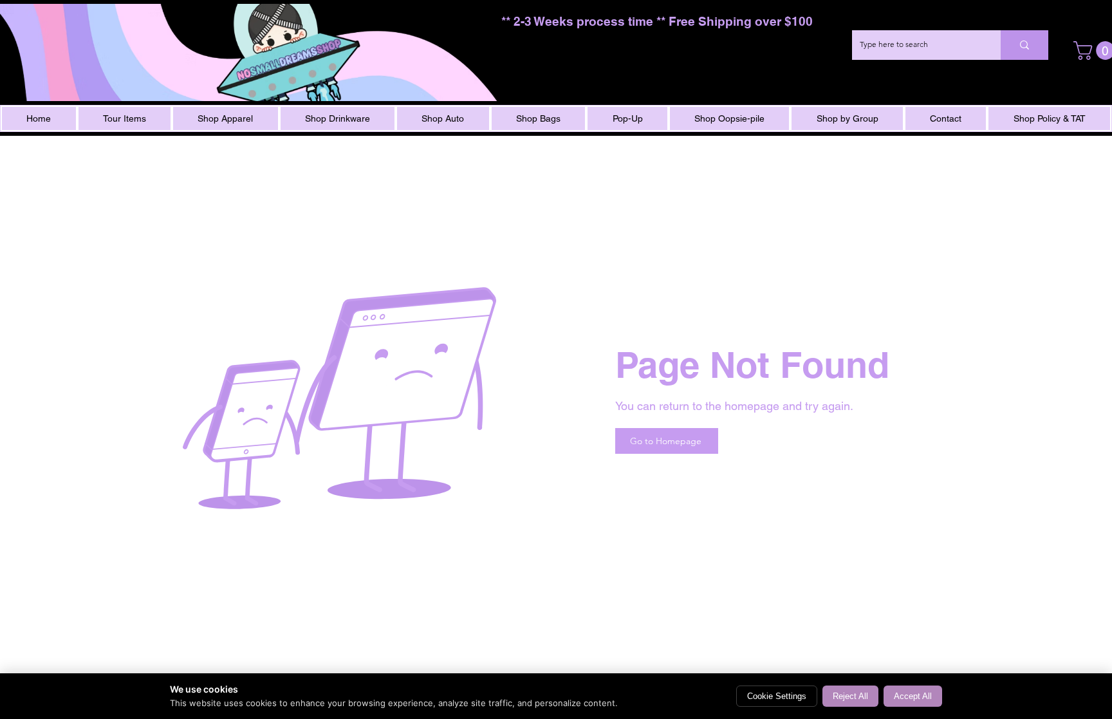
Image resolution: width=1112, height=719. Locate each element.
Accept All (913, 696)
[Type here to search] (1024, 45)
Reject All (850, 696)
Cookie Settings (776, 696)
